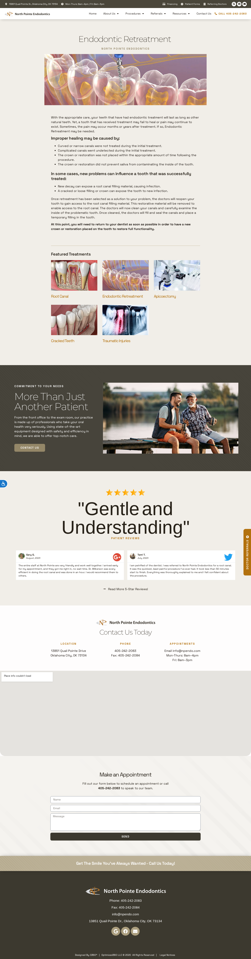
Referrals (156, 13)
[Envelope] (244, 4)
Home (92, 13)
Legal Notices (167, 954)
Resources (179, 13)
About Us (109, 13)
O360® (93, 954)
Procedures (133, 13)
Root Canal (59, 296)
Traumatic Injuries (116, 340)
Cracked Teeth (62, 340)
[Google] (234, 4)
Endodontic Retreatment (123, 296)
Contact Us (204, 13)
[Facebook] (239, 4)
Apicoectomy (165, 296)
